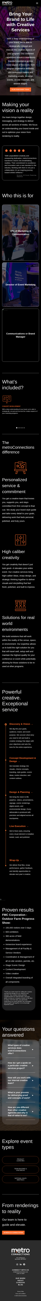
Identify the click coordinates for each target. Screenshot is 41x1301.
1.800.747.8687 (20, 1273)
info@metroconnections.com (20, 1272)
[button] (37, 3)
